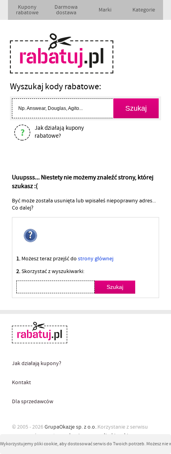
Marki (105, 9)
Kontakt (21, 382)
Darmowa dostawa (66, 10)
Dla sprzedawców (32, 401)
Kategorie (143, 9)
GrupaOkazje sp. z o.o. (70, 427)
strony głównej (95, 258)
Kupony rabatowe (27, 10)
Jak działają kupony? (36, 363)
